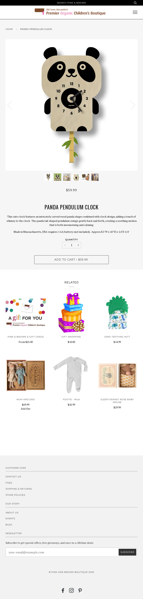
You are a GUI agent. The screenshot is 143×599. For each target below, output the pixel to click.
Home (9, 29)
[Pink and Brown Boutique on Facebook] (63, 591)
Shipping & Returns (19, 489)
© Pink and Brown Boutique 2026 (71, 572)
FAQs (9, 482)
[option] (71, 105)
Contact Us (13, 476)
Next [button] (130, 105)
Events (10, 518)
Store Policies (15, 495)
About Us (12, 512)
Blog (9, 524)
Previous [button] (12, 105)
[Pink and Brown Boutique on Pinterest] (80, 591)
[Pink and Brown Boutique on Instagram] (71, 591)
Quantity (71, 239)
